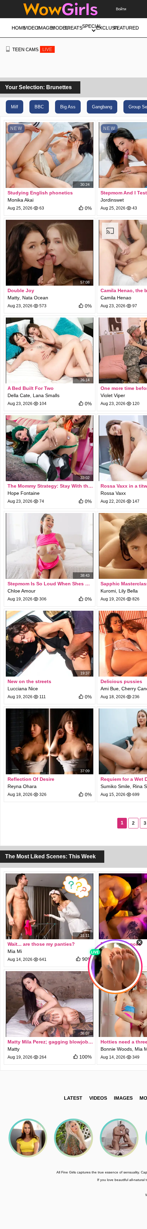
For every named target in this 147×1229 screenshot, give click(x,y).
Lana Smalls (46, 395)
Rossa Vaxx (113, 493)
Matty (13, 297)
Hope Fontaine (24, 493)
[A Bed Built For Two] (49, 350)
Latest (73, 1098)
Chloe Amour (22, 591)
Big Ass (68, 106)
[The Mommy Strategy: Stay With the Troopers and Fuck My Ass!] (49, 448)
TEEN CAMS (32, 49)
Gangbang (102, 106)
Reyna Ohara (22, 786)
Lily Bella (128, 591)
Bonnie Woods (116, 1049)
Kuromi (108, 591)
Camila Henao (116, 297)
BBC (39, 106)
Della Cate (19, 395)
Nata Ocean (35, 297)
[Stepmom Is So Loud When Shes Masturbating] (49, 546)
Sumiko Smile (115, 786)
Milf (14, 106)
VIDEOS (98, 1098)
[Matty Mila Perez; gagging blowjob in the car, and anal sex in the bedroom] (49, 1004)
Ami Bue (110, 688)
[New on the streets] (49, 644)
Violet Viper (113, 395)
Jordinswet (112, 200)
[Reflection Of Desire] (49, 741)
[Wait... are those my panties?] (49, 906)
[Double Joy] (49, 253)
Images (123, 1098)
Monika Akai (21, 200)
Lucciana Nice (23, 688)
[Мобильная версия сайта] (8, 49)
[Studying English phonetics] (49, 155)
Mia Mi (15, 951)
